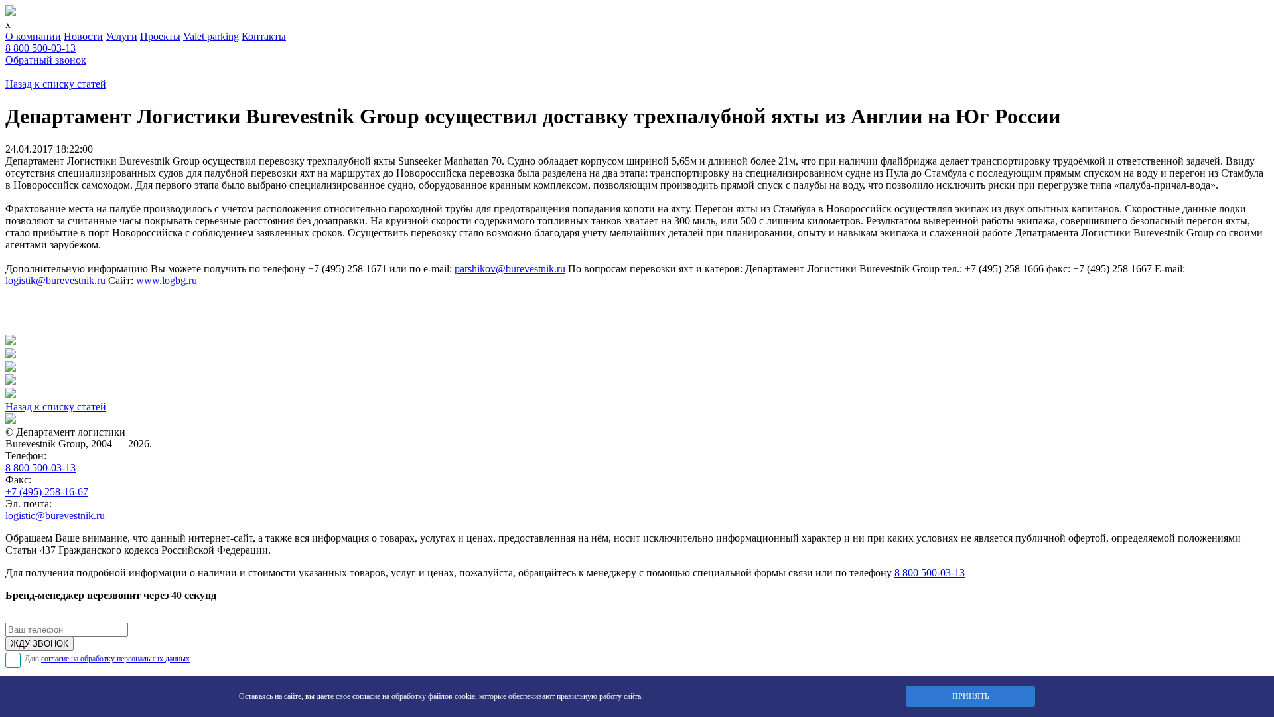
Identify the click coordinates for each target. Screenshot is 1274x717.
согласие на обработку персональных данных (115, 658)
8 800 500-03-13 (40, 48)
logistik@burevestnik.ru (55, 280)
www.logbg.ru (166, 280)
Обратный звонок (45, 60)
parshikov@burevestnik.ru (510, 268)
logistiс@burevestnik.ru (55, 515)
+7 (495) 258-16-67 (46, 491)
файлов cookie (451, 696)
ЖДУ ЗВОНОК (39, 644)
